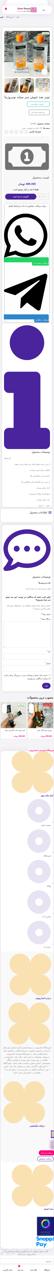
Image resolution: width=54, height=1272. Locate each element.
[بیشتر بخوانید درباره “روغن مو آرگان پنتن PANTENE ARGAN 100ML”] (31, 706)
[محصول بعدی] (1, 24)
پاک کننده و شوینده (34, 128)
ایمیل (48, 663)
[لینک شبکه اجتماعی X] (21, 132)
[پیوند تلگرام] (6, 132)
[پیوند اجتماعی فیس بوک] (26, 132)
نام (49, 651)
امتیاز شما (46, 614)
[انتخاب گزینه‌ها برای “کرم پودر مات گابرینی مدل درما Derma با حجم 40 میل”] (4, 706)
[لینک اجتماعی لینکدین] (11, 132)
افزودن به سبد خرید (20, 196)
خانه (18, 17)
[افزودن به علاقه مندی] (31, 711)
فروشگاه (9, 17)
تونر (1, 17)
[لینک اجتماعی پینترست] (16, 132)
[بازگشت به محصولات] (5, 24)
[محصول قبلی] (8, 24)
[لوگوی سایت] (27, 10)
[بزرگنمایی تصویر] (44, 71)
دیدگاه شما (45, 619)
